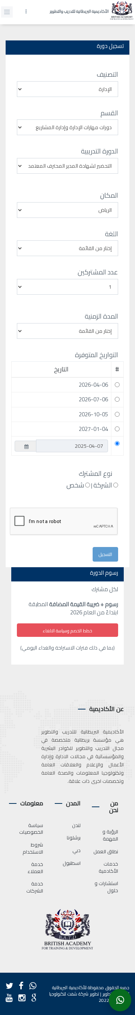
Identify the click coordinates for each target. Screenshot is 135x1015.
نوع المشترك (95, 473)
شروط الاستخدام (32, 848)
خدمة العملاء (35, 868)
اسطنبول (72, 863)
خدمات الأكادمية (108, 867)
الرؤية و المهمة (110, 835)
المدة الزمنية (101, 316)
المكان (109, 195)
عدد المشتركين (98, 272)
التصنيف (107, 74)
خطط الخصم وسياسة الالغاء (67, 630)
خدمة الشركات (34, 887)
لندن (76, 825)
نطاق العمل (105, 851)
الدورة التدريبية (99, 151)
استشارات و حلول (106, 887)
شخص (75, 485)
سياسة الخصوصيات (31, 829)
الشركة (102, 485)
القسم (109, 113)
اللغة (111, 234)
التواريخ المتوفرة (96, 355)
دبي (76, 850)
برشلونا (74, 837)
